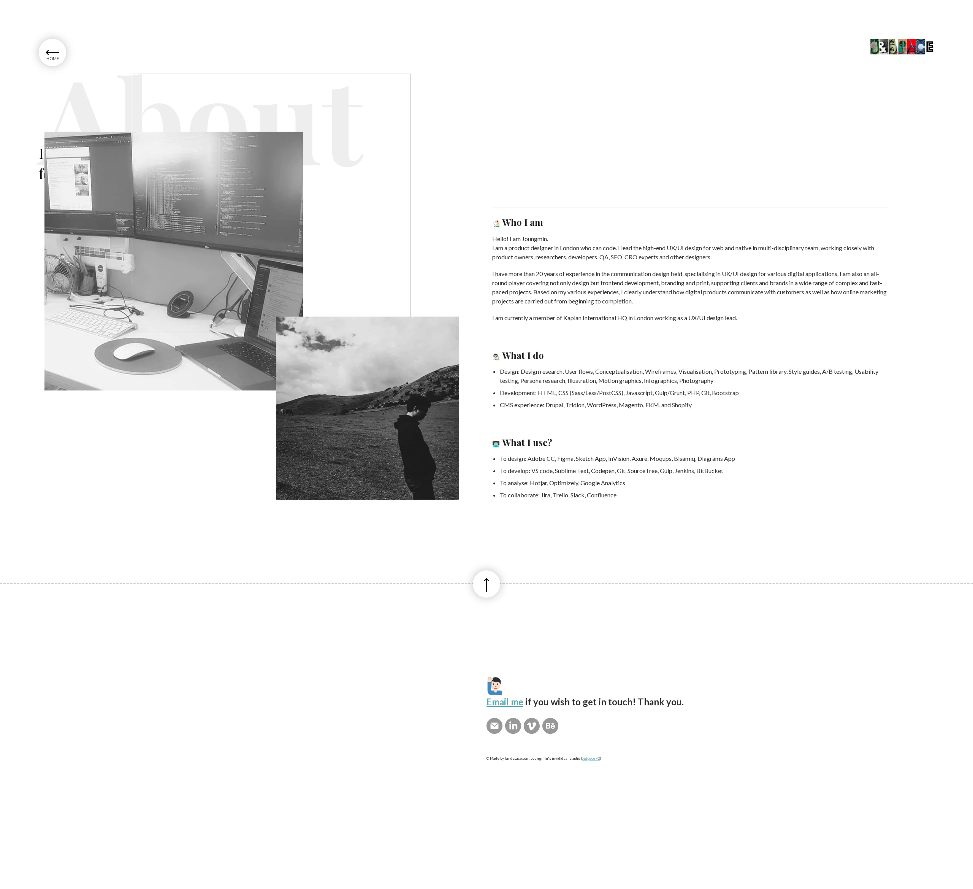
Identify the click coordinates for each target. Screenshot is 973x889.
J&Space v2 (591, 758)
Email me (504, 701)
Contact (91, 69)
